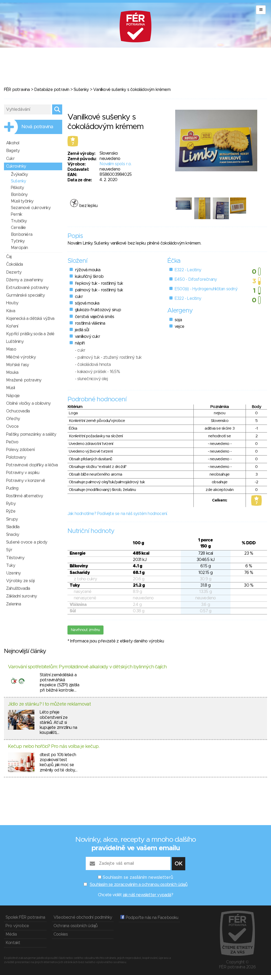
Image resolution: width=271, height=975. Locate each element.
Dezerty (13, 272)
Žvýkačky (19, 174)
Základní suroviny (21, 596)
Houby (12, 303)
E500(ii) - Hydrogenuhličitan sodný (206, 289)
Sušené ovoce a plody (26, 542)
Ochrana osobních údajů (75, 926)
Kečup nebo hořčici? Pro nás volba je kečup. (53, 746)
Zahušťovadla (18, 588)
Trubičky (19, 221)
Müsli (10, 388)
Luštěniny (15, 341)
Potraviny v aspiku (22, 473)
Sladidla (13, 527)
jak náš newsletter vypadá (147, 895)
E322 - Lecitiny (188, 270)
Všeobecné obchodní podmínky (82, 917)
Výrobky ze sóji (20, 581)
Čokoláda (14, 264)
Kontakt (13, 943)
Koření (12, 326)
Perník (16, 214)
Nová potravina (37, 127)
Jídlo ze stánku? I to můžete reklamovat (49, 704)
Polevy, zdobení (20, 450)
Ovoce (12, 426)
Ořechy (13, 419)
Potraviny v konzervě (25, 481)
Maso (11, 349)
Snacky (12, 534)
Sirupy (12, 519)
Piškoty (17, 188)
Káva (10, 311)
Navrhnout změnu (85, 630)
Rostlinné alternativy (24, 496)
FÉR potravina (17, 90)
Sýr (9, 550)
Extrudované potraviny (27, 288)
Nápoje (13, 396)
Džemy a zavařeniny (24, 280)
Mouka (12, 372)
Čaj (9, 257)
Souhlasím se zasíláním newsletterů (138, 877)
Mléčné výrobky (21, 357)
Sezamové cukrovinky (31, 208)
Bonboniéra (21, 234)
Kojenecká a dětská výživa (30, 318)
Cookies (60, 934)
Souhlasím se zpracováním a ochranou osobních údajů (138, 884)
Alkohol (12, 143)
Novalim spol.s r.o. (115, 164)
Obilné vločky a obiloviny (28, 403)
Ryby (11, 504)
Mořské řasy (17, 365)
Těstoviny (15, 558)
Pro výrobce (17, 926)
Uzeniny (13, 573)
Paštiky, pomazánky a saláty (31, 434)
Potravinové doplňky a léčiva (32, 465)
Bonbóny (19, 194)
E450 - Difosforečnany (196, 279)
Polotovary (16, 457)
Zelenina (13, 604)
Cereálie (18, 228)
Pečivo (12, 442)
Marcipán (19, 248)
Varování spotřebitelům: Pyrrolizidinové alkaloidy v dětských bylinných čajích (87, 667)
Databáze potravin (51, 90)
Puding (12, 488)
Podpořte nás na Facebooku (151, 918)
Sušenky (81, 90)
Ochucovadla (18, 411)
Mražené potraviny (23, 380)
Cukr (10, 159)
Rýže (10, 511)
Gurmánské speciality (25, 295)
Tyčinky (18, 241)
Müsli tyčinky (22, 201)
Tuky (10, 565)
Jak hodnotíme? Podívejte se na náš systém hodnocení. (117, 514)
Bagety (13, 151)
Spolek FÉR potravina (25, 917)
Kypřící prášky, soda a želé (30, 334)
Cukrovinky (16, 166)
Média (11, 934)
